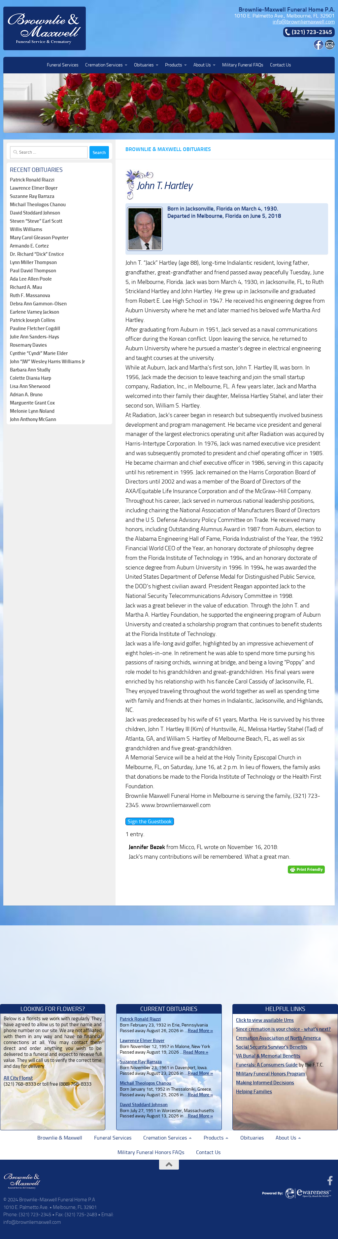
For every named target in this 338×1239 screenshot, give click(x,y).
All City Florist (18, 1078)
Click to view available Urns (265, 1020)
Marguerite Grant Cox (32, 403)
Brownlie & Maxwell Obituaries (168, 149)
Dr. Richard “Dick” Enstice (37, 254)
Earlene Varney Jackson (34, 312)
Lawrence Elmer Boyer (33, 188)
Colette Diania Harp (30, 378)
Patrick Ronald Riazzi (32, 180)
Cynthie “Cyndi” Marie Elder (39, 353)
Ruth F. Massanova (30, 295)
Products (173, 65)
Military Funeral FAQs (242, 65)
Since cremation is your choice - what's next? (283, 1029)
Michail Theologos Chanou (38, 205)
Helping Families (254, 1092)
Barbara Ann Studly (30, 370)
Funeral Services (63, 65)
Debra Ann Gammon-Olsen (38, 304)
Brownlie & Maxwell (59, 1138)
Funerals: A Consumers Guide (267, 1065)
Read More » (200, 1030)
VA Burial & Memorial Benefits (268, 1056)
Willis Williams (26, 229)
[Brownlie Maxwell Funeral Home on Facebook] (318, 48)
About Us (202, 65)
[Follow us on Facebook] (330, 1180)
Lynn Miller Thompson (33, 262)
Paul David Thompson (33, 271)
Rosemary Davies (28, 345)
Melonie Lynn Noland (32, 411)
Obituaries (144, 65)
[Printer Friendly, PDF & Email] (306, 869)
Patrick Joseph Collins (32, 320)
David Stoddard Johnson (35, 213)
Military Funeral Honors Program (270, 1074)
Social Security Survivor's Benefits (271, 1047)
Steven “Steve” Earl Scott (36, 221)
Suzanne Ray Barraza (32, 196)
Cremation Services (104, 65)
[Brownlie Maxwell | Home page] (44, 28)
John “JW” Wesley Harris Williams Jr (47, 362)
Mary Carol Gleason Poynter (39, 238)
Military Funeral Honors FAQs (151, 1152)
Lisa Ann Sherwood (30, 386)
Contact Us (280, 65)
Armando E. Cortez (29, 246)
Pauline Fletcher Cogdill (35, 328)
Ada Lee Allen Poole (31, 279)
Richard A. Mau (26, 287)
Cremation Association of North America (278, 1038)
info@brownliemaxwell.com (304, 22)
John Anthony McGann (33, 419)
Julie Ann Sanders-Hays (34, 337)
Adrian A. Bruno (26, 395)
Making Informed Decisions (265, 1083)
